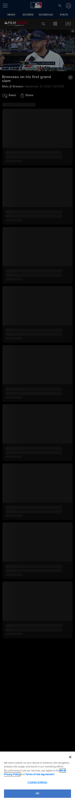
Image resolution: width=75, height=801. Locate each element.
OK (37, 793)
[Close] (70, 757)
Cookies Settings (37, 782)
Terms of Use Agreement (39, 774)
